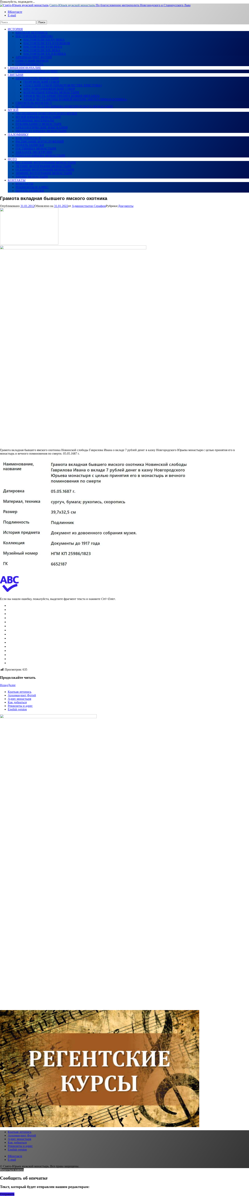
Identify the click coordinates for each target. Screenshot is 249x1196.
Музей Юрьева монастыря (38, 117)
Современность (29, 64)
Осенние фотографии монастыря (45, 169)
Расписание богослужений (40, 141)
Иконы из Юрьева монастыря (41, 131)
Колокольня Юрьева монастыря (51, 92)
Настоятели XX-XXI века (44, 53)
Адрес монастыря (19, 698)
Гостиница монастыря (36, 148)
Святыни (15, 74)
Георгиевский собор (41, 82)
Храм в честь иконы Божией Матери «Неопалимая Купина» (75, 99)
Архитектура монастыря (37, 78)
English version (17, 709)
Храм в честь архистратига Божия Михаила (61, 96)
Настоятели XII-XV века (44, 39)
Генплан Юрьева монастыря (40, 155)
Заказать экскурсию (34, 152)
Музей (13, 110)
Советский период (32, 60)
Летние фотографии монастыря (43, 166)
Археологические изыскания (42, 127)
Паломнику (18, 134)
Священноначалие (24, 67)
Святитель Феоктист (34, 103)
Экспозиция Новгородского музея (46, 113)
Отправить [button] (7, 1194)
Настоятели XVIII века (42, 46)
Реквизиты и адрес (32, 187)
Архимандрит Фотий (34, 57)
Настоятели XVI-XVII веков (46, 43)
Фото (12, 159)
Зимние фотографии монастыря (44, 173)
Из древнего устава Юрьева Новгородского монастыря (64, 106)
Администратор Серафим (89, 206)
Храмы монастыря (32, 176)
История (15, 29)
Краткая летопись (31, 32)
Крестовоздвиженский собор (49, 89)
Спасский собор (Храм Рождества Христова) (62, 85)
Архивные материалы (35, 120)
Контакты (16, 180)
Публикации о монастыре (39, 124)
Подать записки (30, 145)
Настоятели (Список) (34, 36)
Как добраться (28, 138)
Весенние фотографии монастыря (46, 162)
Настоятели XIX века (41, 50)
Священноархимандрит (37, 71)
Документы (125, 206)
